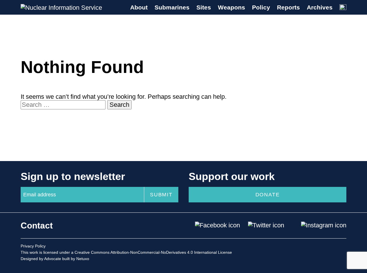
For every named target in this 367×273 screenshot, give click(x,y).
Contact (37, 225)
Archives (320, 7)
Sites (203, 7)
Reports (288, 7)
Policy (261, 7)
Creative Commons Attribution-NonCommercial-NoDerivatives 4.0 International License (153, 252)
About (139, 7)
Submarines (172, 7)
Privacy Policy (33, 246)
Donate (267, 195)
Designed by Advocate (41, 258)
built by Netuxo (75, 258)
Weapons (231, 7)
